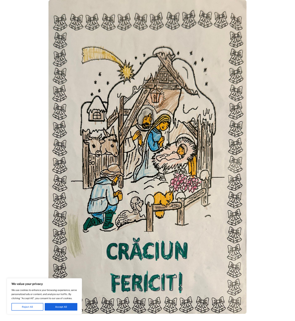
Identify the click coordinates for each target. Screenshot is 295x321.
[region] (44, 296)
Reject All (27, 306)
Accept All (61, 306)
